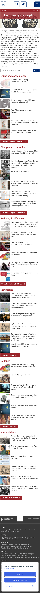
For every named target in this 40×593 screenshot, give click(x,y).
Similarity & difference (12, 218)
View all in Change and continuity (12, 212)
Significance (6, 290)
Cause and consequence (13, 76)
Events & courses (33, 557)
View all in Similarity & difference (12, 284)
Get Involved (24, 530)
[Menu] (37, 4)
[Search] (17, 4)
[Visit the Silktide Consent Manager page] (33, 586)
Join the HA (32, 530)
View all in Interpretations (10, 497)
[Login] (24, 4)
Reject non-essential (20, 580)
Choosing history (21, 555)
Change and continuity (12, 147)
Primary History (26, 539)
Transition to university (8, 555)
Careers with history (7, 557)
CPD (10, 537)
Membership (15, 531)
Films (25, 557)
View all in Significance (9, 355)
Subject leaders (29, 537)
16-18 (20, 554)
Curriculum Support (7, 544)
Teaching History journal (8, 548)
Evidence (5, 361)
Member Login (5, 531)
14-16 (15, 554)
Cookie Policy (9, 568)
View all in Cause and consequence (13, 141)
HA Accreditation (6, 539)
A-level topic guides (29, 554)
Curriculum (4, 537)
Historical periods (6, 554)
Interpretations (8, 432)
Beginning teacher (18, 537)
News (10, 530)
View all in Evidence (8, 426)
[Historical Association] (3, 5)
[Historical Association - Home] (7, 520)
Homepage (4, 530)
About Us (16, 530)
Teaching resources (22, 548)
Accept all (20, 574)
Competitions (16, 539)
